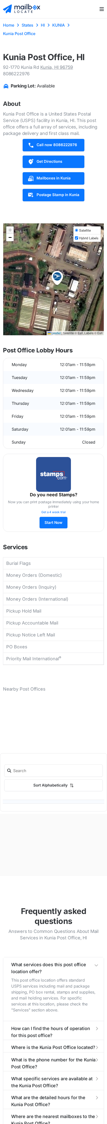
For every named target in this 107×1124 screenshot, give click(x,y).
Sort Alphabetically (51, 785)
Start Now (53, 522)
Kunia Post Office (19, 33)
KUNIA (58, 25)
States (27, 25)
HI (43, 25)
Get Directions (49, 161)
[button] (57, 278)
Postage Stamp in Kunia (58, 194)
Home (8, 25)
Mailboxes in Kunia (54, 178)
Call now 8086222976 (57, 144)
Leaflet (56, 333)
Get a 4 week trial (53, 512)
